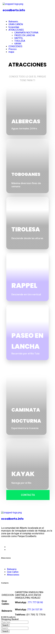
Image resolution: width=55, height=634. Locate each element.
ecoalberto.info (14, 10)
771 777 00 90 (35, 602)
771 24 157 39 (34, 609)
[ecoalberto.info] (13, 4)
